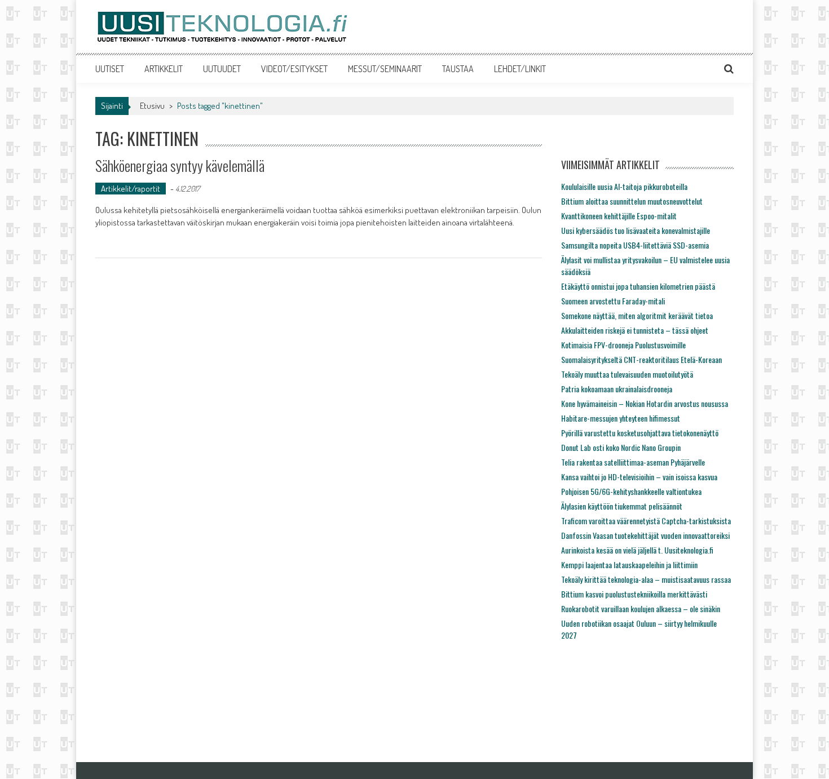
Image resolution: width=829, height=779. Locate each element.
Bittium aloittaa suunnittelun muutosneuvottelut (632, 201)
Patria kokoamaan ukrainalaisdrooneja (616, 389)
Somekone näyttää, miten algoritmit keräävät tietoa (637, 315)
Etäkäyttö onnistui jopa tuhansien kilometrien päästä (638, 286)
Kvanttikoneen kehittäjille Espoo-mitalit (619, 216)
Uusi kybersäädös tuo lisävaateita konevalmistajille (635, 230)
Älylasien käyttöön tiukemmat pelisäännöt (621, 506)
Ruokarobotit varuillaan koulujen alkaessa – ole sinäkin (640, 608)
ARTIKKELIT (163, 68)
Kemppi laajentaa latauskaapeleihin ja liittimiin (629, 564)
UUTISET (109, 68)
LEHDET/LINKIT (520, 68)
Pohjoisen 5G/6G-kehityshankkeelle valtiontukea (631, 491)
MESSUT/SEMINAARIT (385, 68)
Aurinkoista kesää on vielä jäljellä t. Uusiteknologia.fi (637, 550)
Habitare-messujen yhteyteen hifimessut (620, 418)
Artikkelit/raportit (130, 188)
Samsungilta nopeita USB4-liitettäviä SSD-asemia (635, 245)
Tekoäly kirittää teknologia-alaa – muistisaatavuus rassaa (646, 579)
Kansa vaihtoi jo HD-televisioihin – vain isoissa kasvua (639, 477)
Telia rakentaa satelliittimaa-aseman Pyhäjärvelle (633, 462)
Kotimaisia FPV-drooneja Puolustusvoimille (623, 345)
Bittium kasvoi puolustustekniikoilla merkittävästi (634, 594)
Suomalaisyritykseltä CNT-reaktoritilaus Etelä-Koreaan (641, 359)
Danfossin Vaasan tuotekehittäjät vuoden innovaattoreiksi (645, 535)
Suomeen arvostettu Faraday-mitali (613, 301)
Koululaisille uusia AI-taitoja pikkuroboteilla (624, 186)
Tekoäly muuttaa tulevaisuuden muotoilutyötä (627, 374)
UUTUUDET (222, 68)
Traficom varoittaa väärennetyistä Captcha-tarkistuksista (646, 520)
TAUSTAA (458, 68)
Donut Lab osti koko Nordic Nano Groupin (621, 447)
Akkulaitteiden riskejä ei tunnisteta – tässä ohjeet (634, 330)
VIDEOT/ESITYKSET (294, 68)
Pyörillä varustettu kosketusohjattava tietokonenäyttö (639, 433)
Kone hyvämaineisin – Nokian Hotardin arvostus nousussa (644, 403)
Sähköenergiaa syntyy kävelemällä (179, 165)
